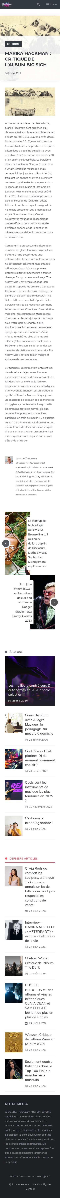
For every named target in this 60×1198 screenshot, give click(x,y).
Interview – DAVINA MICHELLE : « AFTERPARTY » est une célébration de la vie (40, 931)
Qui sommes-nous (19, 1184)
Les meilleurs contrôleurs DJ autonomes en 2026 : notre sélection (29, 689)
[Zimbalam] (7, 4)
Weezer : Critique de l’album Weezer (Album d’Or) (39, 1039)
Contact (30, 1188)
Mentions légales (42, 1184)
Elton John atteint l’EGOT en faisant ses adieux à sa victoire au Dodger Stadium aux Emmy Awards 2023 (22, 602)
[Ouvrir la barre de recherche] (38, 4)
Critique (13, 43)
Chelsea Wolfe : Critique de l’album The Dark (39, 962)
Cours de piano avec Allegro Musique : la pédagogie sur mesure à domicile (39, 724)
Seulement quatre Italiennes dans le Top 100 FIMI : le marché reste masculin (38, 1070)
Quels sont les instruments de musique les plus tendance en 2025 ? (39, 791)
